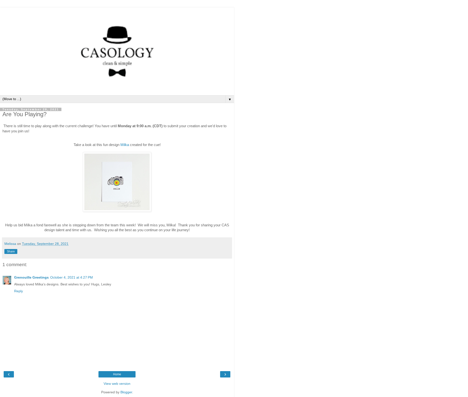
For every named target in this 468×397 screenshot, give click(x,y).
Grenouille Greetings (31, 277)
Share (11, 251)
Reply (18, 291)
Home (117, 374)
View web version (117, 384)
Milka (124, 145)
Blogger (126, 392)
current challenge (79, 126)
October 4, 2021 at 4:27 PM (71, 277)
